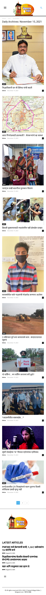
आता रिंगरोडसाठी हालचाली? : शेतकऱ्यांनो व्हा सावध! (22, 135)
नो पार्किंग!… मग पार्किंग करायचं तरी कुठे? (18, 374)
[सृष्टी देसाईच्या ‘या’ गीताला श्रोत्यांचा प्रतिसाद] (23, 437)
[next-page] (27, 503)
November (16, 18)
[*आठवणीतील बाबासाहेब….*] (23, 399)
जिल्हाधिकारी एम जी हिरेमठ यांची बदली (17, 87)
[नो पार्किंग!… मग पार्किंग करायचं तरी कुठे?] (23, 360)
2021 (9, 18)
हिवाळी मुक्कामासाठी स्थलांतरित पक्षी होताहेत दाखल (22, 228)
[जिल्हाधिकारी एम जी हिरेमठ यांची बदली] (23, 55)
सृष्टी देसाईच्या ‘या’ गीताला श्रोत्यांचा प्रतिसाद (20, 452)
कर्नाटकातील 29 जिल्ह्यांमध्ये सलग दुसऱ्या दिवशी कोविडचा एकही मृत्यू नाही (21, 488)
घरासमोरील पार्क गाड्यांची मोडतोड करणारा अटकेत (22, 294)
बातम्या (4, 84)
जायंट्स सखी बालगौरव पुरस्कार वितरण (17, 188)
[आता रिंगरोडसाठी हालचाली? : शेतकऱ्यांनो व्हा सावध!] (23, 114)
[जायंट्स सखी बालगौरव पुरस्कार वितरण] (23, 165)
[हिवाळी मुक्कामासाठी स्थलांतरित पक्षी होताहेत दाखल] (23, 211)
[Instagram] (10, 534)
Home (4, 18)
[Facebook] (4, 534)
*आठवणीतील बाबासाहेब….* (13, 417)
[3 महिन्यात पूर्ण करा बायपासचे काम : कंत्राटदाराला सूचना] (23, 319)
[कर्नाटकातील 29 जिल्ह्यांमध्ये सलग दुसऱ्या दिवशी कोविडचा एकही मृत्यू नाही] (23, 472)
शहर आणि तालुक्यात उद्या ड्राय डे (15, 566)
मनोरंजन (4, 448)
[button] (41, 8)
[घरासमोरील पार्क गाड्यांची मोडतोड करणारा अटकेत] (23, 264)
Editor (4, 90)
